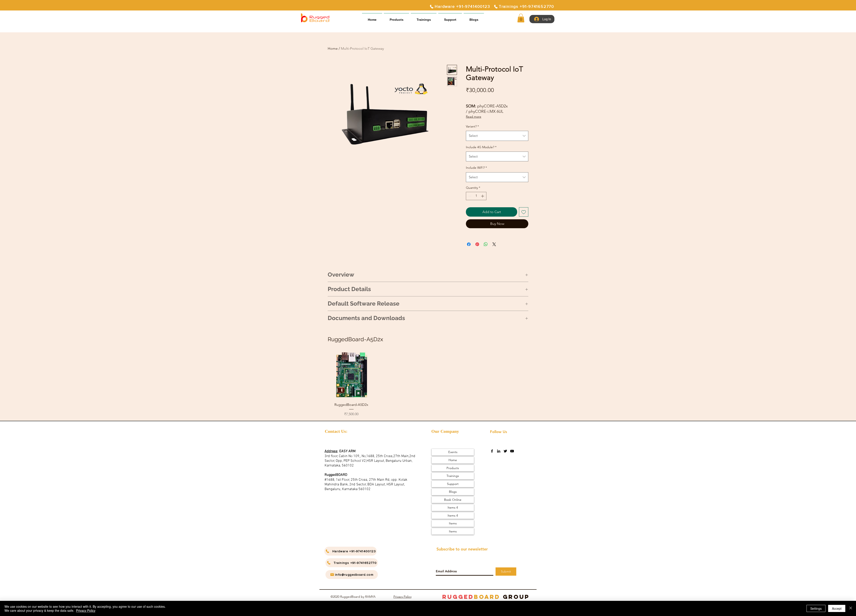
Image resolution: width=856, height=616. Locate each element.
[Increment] (483, 196)
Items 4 (453, 507)
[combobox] (497, 136)
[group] (428, 384)
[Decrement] (469, 196)
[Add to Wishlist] (523, 212)
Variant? (472, 126)
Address (331, 451)
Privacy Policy (402, 597)
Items (453, 523)
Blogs (453, 492)
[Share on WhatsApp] (485, 244)
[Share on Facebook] (468, 244)
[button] (450, 17)
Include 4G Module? (481, 147)
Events (452, 452)
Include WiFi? (476, 168)
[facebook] (492, 451)
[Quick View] (351, 374)
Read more (473, 117)
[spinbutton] (476, 196)
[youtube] (512, 451)
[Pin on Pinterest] (477, 244)
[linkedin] (498, 451)
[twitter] (505, 451)
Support (453, 484)
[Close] (850, 608)
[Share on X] (494, 244)
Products (453, 468)
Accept (837, 608)
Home (333, 48)
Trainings (453, 476)
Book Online (452, 500)
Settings (816, 608)
